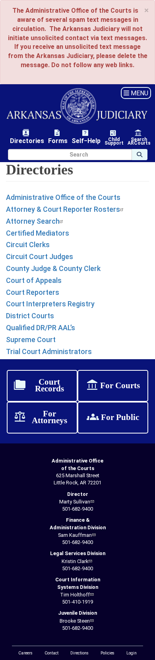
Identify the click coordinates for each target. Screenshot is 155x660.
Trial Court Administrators (49, 351)
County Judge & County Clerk (53, 268)
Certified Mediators (37, 233)
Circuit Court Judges (39, 256)
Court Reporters (32, 292)
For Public (113, 417)
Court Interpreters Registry (50, 304)
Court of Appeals (34, 280)
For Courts (113, 386)
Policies (107, 653)
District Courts (30, 316)
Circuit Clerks (28, 244)
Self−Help (86, 136)
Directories (27, 136)
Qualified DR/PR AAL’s (40, 327)
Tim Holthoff (75, 595)
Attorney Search (33, 221)
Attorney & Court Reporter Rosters (63, 209)
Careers (25, 653)
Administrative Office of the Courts (63, 197)
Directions (79, 653)
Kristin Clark (75, 561)
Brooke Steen (75, 621)
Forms (58, 136)
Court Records (39, 386)
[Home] (77, 106)
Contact (51, 653)
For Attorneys (40, 417)
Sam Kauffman (75, 535)
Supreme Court (31, 339)
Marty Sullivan (74, 502)
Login (131, 653)
